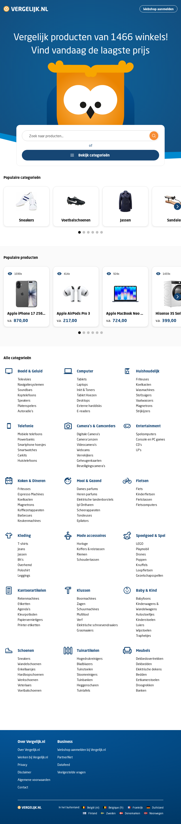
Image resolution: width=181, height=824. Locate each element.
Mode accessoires (91, 535)
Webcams (83, 450)
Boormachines (86, 598)
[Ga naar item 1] (79, 232)
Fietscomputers (146, 505)
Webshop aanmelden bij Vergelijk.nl (81, 750)
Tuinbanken (85, 680)
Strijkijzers (143, 411)
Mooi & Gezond (89, 481)
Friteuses (142, 379)
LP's (138, 450)
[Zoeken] (153, 135)
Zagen (81, 604)
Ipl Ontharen (85, 505)
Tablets (82, 379)
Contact (23, 787)
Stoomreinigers (87, 674)
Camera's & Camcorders (96, 426)
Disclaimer (24, 772)
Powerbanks (26, 439)
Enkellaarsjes (27, 669)
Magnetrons (144, 406)
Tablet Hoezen (87, 395)
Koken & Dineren (31, 481)
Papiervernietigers (30, 620)
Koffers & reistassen (91, 549)
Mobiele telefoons (30, 434)
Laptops (82, 384)
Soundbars (25, 390)
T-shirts (23, 544)
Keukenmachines (29, 521)
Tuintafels (83, 690)
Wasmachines (145, 390)
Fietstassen (144, 499)
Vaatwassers (144, 400)
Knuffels (142, 565)
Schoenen (26, 650)
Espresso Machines (31, 494)
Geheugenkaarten (89, 460)
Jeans (21, 549)
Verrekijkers (85, 455)
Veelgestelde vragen (71, 772)
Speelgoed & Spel (150, 535)
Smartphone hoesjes (32, 444)
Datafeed (63, 765)
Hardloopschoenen (31, 674)
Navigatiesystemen (31, 384)
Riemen (82, 554)
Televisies (24, 379)
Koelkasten (143, 384)
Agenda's (24, 609)
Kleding (24, 535)
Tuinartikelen (88, 650)
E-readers (83, 411)
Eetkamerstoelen (147, 680)
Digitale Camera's (88, 434)
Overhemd (25, 565)
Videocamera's (87, 444)
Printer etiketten (29, 625)
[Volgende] (177, 206)
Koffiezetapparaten (31, 510)
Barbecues (25, 515)
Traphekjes (143, 635)
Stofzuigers (144, 395)
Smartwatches (27, 450)
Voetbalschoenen (29, 690)
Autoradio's (25, 411)
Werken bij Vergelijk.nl (33, 757)
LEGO (139, 544)
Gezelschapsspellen (149, 575)
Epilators (83, 521)
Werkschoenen (28, 680)
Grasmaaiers (85, 630)
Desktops (83, 400)
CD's (139, 444)
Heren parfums (87, 494)
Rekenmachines (28, 598)
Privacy (22, 765)
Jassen (22, 554)
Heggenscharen (88, 685)
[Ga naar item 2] (84, 232)
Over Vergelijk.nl (29, 750)
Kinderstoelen (145, 620)
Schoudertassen (88, 559)
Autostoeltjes (145, 614)
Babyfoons (143, 598)
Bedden (141, 674)
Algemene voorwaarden (34, 780)
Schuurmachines (88, 609)
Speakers (24, 400)
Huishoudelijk (147, 371)
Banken (141, 690)
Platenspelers (27, 406)
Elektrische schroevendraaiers (97, 625)
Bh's (21, 559)
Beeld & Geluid (30, 371)
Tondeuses (84, 515)
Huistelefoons (27, 460)
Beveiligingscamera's (91, 466)
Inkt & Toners (86, 390)
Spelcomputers (146, 434)
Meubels (143, 650)
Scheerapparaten (88, 510)
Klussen (83, 590)
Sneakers (24, 658)
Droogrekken (145, 685)
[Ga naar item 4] (92, 232)
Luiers (140, 625)
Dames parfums (87, 489)
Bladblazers (85, 664)
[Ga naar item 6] (101, 232)
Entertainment (148, 426)
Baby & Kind (146, 590)
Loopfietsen (144, 570)
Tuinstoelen (85, 669)
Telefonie (25, 426)
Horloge (82, 544)
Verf (80, 620)
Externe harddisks (89, 406)
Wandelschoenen (29, 664)
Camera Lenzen (87, 439)
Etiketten (24, 604)
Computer (85, 371)
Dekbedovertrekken (149, 658)
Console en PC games (150, 439)
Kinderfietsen (145, 494)
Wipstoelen (143, 630)
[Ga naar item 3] (88, 232)
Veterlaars (25, 685)
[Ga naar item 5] (97, 232)
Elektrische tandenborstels (95, 499)
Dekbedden (144, 664)
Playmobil (142, 549)
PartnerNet (65, 757)
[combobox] (90, 135)
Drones (141, 554)
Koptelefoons (27, 395)
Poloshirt (24, 570)
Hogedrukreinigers (90, 658)
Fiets (139, 489)
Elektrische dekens (149, 669)
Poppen (141, 559)
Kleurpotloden (27, 614)
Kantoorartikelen (32, 590)
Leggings (24, 575)
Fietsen (142, 481)
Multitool (83, 614)
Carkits (22, 455)
